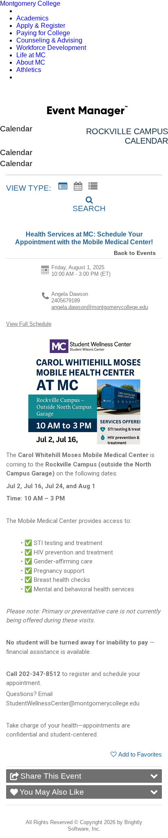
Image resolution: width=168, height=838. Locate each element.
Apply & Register (40, 25)
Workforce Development (51, 47)
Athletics (28, 69)
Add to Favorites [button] (140, 754)
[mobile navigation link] (157, 94)
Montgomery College (30, 3)
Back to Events (135, 253)
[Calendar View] (78, 186)
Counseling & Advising (49, 40)
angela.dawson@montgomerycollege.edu (99, 307)
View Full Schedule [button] (28, 324)
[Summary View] (62, 186)
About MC (30, 62)
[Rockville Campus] (87, 112)
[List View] (92, 186)
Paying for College (43, 32)
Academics (32, 18)
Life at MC (31, 55)
